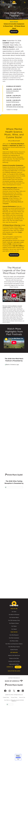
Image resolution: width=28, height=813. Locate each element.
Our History (14, 626)
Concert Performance (12, 102)
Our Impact (14, 629)
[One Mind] (14, 2)
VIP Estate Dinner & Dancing (14, 106)
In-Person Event (8, 26)
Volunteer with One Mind (14, 661)
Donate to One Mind (14, 658)
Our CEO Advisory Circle (14, 620)
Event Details (14, 22)
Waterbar (5, 198)
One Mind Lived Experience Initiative (14, 643)
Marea (22, 228)
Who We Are (14, 608)
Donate (18, 667)
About (14, 28)
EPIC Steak (13, 196)
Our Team (14, 611)
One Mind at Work (14, 640)
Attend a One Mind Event (14, 655)
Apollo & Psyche (14, 649)
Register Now (14, 31)
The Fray (5, 210)
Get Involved (14, 652)
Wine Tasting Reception (13, 97)
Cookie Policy (6, 697)
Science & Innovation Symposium (14, 24)
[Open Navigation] (3, 2)
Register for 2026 (14, 254)
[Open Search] (24, 2)
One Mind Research (14, 635)
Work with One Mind (14, 664)
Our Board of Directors (14, 614)
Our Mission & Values (14, 623)
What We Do (14, 632)
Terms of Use (22, 697)
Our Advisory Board (14, 617)
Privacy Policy (14, 697)
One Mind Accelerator (14, 637)
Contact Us (10, 667)
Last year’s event (18, 242)
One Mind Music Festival (14, 646)
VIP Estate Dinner (19, 26)
